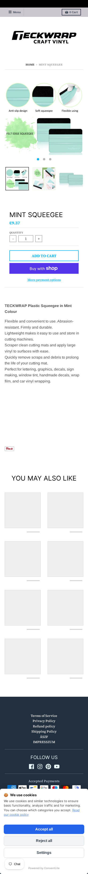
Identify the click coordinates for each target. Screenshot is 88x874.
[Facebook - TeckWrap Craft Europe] (31, 766)
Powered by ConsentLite (44, 868)
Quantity (16, 232)
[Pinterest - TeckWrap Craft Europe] (48, 766)
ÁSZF (44, 736)
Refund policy (44, 726)
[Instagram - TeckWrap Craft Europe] (40, 766)
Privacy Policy (44, 720)
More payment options (44, 280)
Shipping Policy (44, 731)
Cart (73, 12)
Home (30, 65)
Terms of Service (44, 715)
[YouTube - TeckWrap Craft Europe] (57, 766)
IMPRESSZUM (44, 742)
